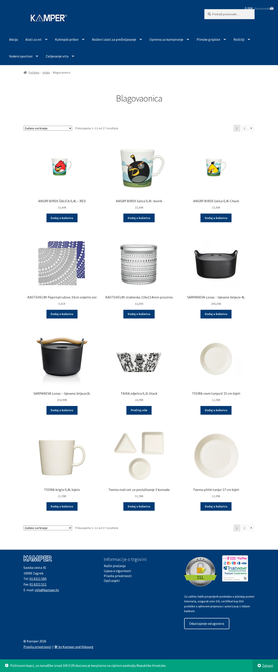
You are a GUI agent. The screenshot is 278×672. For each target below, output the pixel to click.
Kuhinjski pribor (67, 39)
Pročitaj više (139, 410)
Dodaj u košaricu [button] (62, 218)
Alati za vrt (33, 39)
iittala (46, 72)
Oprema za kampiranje (166, 39)
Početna (34, 72)
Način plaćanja (115, 566)
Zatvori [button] (267, 665)
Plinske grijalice (208, 39)
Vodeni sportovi (20, 56)
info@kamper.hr (47, 590)
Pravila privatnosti (118, 576)
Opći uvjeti (111, 580)
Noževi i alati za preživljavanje (114, 39)
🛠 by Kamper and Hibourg (73, 647)
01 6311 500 (38, 578)
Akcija (13, 39)
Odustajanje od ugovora (206, 623)
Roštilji (238, 39)
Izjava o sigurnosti (117, 571)
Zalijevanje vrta (57, 56)
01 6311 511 (38, 584)
